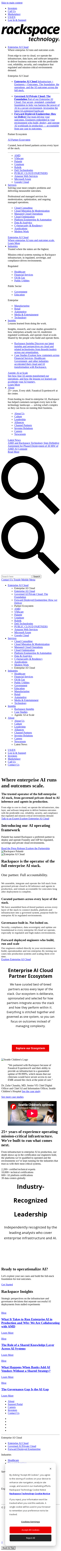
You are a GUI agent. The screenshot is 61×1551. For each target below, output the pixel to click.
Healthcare (19, 271)
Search (36, 576)
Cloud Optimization (24, 216)
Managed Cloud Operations (28, 213)
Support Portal (15, 1404)
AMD (17, 155)
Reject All (30, 1537)
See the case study (31, 1091)
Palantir (18, 161)
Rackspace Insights (35, 348)
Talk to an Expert (10, 818)
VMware (19, 158)
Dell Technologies (23, 170)
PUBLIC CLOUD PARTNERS (31, 173)
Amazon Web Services (26, 176)
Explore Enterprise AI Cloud (34, 818)
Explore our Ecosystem (30, 1048)
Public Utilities (21, 280)
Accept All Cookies (30, 1529)
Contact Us (7, 579)
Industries (13, 246)
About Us (19, 413)
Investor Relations (23, 428)
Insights (12, 320)
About (11, 387)
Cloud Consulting (23, 207)
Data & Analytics (23, 222)
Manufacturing (21, 305)
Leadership (20, 419)
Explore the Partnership (38, 848)
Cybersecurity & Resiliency (28, 225)
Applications (20, 228)
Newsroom (20, 434)
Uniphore (19, 164)
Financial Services (23, 274)
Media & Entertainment (26, 314)
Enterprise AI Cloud (18, 47)
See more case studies (12, 1097)
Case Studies (36, 361)
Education (19, 294)
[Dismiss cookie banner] (50, 1469)
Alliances (19, 422)
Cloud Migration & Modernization (32, 210)
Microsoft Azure (22, 179)
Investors (12, 1410)
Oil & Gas (19, 277)
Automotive (20, 311)
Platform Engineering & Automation (33, 219)
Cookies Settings (30, 1521)
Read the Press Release (13, 848)
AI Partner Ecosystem (19, 139)
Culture (18, 416)
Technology (20, 317)
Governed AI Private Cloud (22, 1446)
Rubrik (17, 167)
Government (20, 291)
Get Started (7, 1284)
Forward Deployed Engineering (24, 1449)
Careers (18, 431)
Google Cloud (21, 182)
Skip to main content (11, 2)
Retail (17, 308)
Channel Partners (23, 425)
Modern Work (21, 231)
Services (12, 185)
